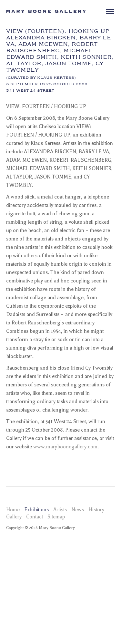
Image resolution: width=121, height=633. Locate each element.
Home (13, 510)
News (77, 510)
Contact (34, 517)
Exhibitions (36, 510)
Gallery (14, 517)
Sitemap (56, 517)
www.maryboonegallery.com (65, 447)
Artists (60, 510)
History (96, 510)
